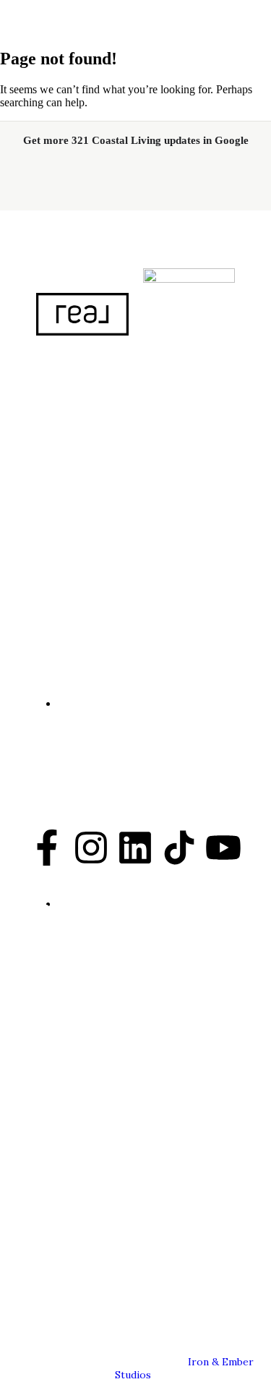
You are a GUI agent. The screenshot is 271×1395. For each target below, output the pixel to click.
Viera (43, 1210)
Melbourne (59, 1189)
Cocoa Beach (64, 1168)
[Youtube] (223, 850)
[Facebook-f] (47, 850)
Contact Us (61, 994)
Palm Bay (54, 1252)
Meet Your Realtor (80, 952)
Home (46, 931)
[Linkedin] (135, 850)
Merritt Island (68, 1231)
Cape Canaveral (72, 1273)
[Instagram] (91, 850)
